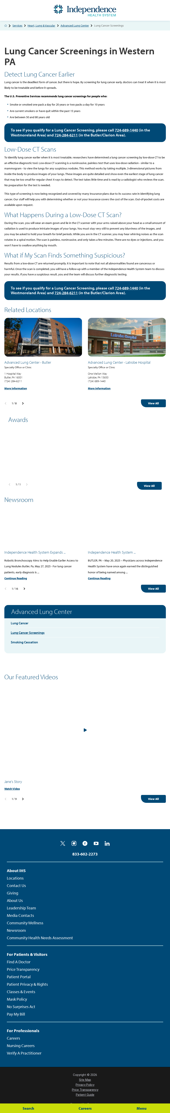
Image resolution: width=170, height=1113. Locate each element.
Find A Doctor (18, 961)
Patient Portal (19, 976)
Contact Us (16, 885)
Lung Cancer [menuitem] (19, 623)
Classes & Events (21, 991)
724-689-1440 (126, 130)
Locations (15, 878)
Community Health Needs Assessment (40, 937)
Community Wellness (25, 922)
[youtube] (96, 843)
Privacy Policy (85, 1085)
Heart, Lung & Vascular (41, 25)
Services (17, 25)
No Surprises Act (21, 1006)
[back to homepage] (5, 25)
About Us (15, 900)
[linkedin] (107, 843)
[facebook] (85, 843)
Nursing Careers (21, 1045)
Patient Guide (85, 1095)
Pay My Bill (16, 1014)
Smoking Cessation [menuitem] (24, 642)
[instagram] (74, 843)
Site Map (85, 1080)
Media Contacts (20, 915)
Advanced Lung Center (75, 25)
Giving (12, 893)
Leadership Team (21, 907)
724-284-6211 (66, 134)
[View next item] (23, 403)
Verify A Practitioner (24, 1053)
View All (153, 403)
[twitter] (62, 843)
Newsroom (16, 930)
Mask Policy (17, 999)
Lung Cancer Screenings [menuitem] (28, 633)
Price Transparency (23, 969)
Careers (13, 1038)
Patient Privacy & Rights (27, 984)
